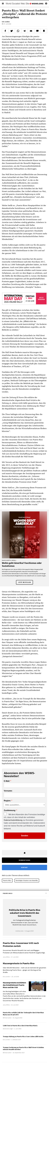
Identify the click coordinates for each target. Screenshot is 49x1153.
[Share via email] (31, 31)
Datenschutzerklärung (13, 820)
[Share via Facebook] (5, 31)
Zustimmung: (10, 810)
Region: (7, 801)
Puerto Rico (7, 880)
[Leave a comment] (37, 31)
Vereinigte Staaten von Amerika (27, 880)
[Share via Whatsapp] (18, 31)
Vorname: (8, 791)
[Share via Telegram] (24, 31)
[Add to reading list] (44, 31)
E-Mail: (7, 781)
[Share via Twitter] (12, 31)
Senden (24, 836)
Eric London (6, 22)
